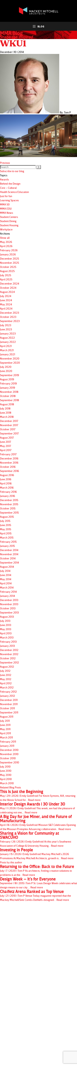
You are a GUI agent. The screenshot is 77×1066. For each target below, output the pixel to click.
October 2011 (7, 708)
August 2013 (7, 616)
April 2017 (5, 450)
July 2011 (5, 720)
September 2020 (10, 362)
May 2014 (5, 579)
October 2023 (8, 316)
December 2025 (9, 258)
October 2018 (8, 396)
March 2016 (7, 487)
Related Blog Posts (10, 787)
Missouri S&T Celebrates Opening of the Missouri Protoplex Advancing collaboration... (38, 822)
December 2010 (9, 750)
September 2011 (9, 712)
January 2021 (7, 354)
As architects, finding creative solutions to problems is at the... (37, 870)
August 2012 (7, 666)
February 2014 (8, 591)
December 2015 (9, 500)
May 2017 (5, 446)
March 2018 (7, 416)
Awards (4, 179)
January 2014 (7, 595)
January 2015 (7, 545)
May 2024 (6, 304)
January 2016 (7, 496)
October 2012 (8, 658)
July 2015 (5, 520)
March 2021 (7, 350)
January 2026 (8, 254)
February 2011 (8, 741)
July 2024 (5, 296)
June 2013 (5, 625)
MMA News (6, 212)
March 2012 (7, 687)
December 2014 (9, 550)
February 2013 (8, 641)
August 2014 (7, 566)
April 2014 (6, 583)
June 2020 (6, 371)
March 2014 (7, 587)
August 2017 (7, 437)
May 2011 (5, 729)
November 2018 (9, 391)
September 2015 (9, 512)
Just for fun (6, 196)
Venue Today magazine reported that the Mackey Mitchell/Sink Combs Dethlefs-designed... (35, 895)
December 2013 (9, 600)
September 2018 (9, 400)
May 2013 (5, 629)
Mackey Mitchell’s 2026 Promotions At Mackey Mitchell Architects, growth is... (36, 854)
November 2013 (9, 604)
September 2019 (9, 375)
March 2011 (6, 737)
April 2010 (6, 779)
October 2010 (8, 758)
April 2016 (6, 483)
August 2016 (7, 475)
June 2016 (5, 479)
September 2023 (10, 321)
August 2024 (7, 291)
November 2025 (9, 262)
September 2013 (9, 612)
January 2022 (8, 341)
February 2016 (8, 491)
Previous (5, 162)
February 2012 (8, 691)
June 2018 (5, 412)
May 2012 (5, 679)
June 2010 (5, 770)
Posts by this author (11, 862)
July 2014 (5, 570)
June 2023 (6, 329)
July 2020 (5, 366)
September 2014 (9, 562)
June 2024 (6, 300)
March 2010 (7, 783)
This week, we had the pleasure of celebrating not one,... (37, 808)
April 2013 (6, 633)
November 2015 (9, 504)
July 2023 (5, 325)
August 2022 (7, 337)
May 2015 (5, 529)
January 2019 (7, 387)
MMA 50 (5, 204)
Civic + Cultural (8, 187)
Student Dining (8, 221)
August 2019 (7, 379)
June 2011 (5, 725)
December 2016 (9, 458)
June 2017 (5, 441)
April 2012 (6, 683)
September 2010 (9, 762)
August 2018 (7, 404)
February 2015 (8, 541)
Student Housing (9, 225)
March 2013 (7, 637)
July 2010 (5, 766)
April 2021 (6, 346)
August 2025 (7, 271)
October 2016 (8, 466)
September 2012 (9, 662)
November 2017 (9, 425)
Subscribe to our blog (12, 171)
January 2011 (7, 745)
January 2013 (7, 645)
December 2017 (9, 421)
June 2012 (5, 675)
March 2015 (6, 537)
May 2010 (5, 774)
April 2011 (5, 733)
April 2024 (6, 308)
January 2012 (7, 695)
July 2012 (5, 670)
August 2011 (6, 716)
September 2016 (9, 471)
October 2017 (7, 429)
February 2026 (9, 250)
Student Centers (9, 217)
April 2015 (5, 533)
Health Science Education (14, 192)
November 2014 (9, 554)
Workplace (6, 229)
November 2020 (9, 358)
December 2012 (9, 650)
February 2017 (8, 454)
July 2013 (5, 620)
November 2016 (9, 462)
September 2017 (9, 433)
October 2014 (8, 558)
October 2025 (8, 266)
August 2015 (7, 516)
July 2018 (5, 408)
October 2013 (8, 608)
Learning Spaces (9, 200)
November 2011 (9, 704)
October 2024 (8, 287)
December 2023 (9, 312)
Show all (4, 237)
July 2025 (5, 275)
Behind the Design (10, 183)
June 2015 (5, 525)
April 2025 (6, 279)
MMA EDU (6, 208)
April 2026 (6, 246)
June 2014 (5, 575)
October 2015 (7, 508)
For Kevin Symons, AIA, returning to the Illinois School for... (37, 795)
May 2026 (6, 241)
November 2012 (9, 654)
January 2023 (8, 333)
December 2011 (9, 700)
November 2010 (9, 754)
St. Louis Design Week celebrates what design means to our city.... (38, 883)
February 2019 (8, 383)
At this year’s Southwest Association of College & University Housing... (35, 839)
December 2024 (9, 283)
